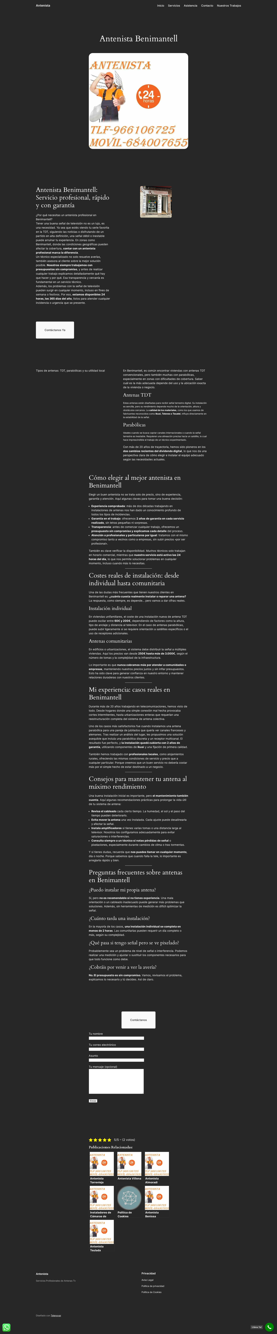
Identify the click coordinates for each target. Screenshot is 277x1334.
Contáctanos (138, 1020)
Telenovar (56, 1315)
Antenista (43, 5)
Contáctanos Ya (55, 330)
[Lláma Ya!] (269, 1327)
